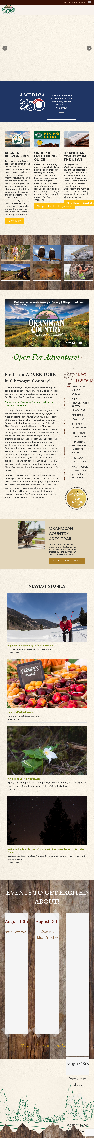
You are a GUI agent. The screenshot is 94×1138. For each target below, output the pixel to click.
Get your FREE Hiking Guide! (54, 206)
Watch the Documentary (67, 560)
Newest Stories (47, 586)
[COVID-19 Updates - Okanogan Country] (17, 139)
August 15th (77, 1064)
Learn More (14, 220)
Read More (13, 653)
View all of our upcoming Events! (47, 1045)
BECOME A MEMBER (74, 2)
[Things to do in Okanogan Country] (76, 139)
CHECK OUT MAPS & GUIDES (78, 390)
